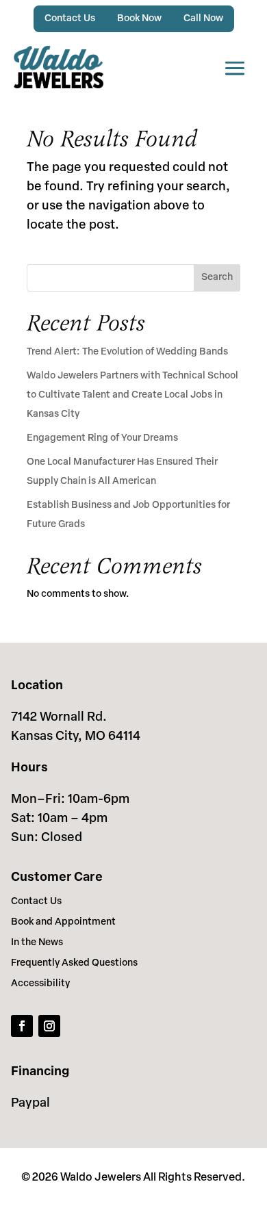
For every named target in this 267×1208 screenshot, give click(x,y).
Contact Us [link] (69, 19)
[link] (58, 67)
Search (217, 277)
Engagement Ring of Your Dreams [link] (102, 438)
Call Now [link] (203, 19)
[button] (235, 67)
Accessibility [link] (40, 984)
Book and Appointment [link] (63, 922)
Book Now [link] (139, 19)
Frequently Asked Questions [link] (74, 963)
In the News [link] (37, 943)
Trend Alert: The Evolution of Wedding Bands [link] (127, 352)
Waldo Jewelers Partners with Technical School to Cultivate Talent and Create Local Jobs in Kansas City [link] (132, 395)
